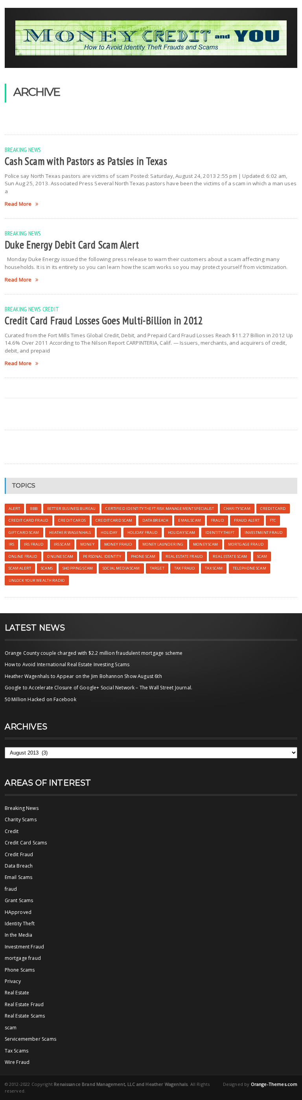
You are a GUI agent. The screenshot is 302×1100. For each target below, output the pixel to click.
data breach (155, 520)
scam (262, 556)
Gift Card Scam (24, 532)
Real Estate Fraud (24, 1004)
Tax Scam (214, 568)
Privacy (13, 981)
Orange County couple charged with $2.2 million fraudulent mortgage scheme (94, 653)
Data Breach (19, 865)
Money (87, 544)
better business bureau (71, 508)
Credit (50, 309)
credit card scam (114, 520)
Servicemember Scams (30, 1039)
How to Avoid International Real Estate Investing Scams (67, 664)
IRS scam (62, 544)
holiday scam (181, 532)
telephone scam (249, 568)
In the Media (19, 935)
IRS (11, 544)
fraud (11, 889)
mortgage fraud (23, 958)
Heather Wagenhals (70, 532)
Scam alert (20, 568)
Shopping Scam (78, 568)
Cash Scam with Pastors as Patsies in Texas (86, 161)
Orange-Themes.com (274, 1084)
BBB (33, 508)
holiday (109, 532)
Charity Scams (21, 819)
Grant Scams (19, 900)
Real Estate (17, 992)
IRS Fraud (34, 544)
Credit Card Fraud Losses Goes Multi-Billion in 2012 (104, 320)
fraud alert (247, 520)
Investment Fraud (24, 946)
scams (47, 568)
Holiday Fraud (142, 532)
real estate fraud (184, 556)
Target (157, 568)
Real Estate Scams (25, 1015)
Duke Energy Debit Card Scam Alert (72, 244)
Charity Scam (237, 508)
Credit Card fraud (28, 520)
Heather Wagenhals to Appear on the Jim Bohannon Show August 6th (83, 676)
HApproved (18, 912)
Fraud (217, 520)
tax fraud (184, 568)
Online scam (60, 556)
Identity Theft (20, 923)
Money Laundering (162, 544)
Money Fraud (118, 544)
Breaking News (23, 149)
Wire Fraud (17, 1062)
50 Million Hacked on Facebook (40, 699)
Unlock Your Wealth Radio (37, 580)
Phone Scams (20, 970)
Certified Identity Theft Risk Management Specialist (159, 508)
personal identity (102, 556)
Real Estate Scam (230, 556)
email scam (189, 520)
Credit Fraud (19, 854)
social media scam (121, 568)
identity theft (220, 532)
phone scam (143, 556)
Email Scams (19, 877)
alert (14, 508)
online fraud (23, 556)
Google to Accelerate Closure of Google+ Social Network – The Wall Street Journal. (99, 687)
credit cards (72, 520)
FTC (273, 520)
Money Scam (205, 544)
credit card (273, 508)
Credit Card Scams (26, 842)
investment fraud (264, 532)
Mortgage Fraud (246, 544)
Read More (18, 203)
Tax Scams (17, 1050)
